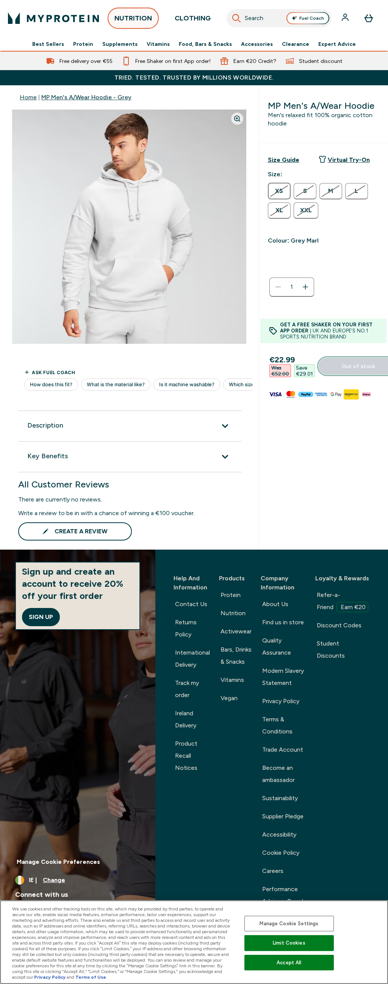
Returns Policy (186, 628)
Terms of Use (90, 977)
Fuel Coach (311, 18)
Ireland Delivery (185, 719)
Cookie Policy (280, 852)
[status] (291, 287)
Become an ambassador (278, 774)
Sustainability (280, 798)
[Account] (346, 18)
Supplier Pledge (283, 816)
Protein (83, 44)
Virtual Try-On (349, 160)
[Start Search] (236, 18)
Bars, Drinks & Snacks (236, 655)
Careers (272, 871)
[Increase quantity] (305, 287)
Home (28, 97)
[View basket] (368, 18)
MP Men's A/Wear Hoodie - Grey (86, 97)
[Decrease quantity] (278, 287)
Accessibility (279, 834)
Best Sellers (48, 44)
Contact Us (191, 604)
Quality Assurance (276, 646)
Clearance (295, 44)
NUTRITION (133, 18)
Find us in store (283, 622)
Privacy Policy (280, 701)
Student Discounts (331, 649)
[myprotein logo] (53, 18)
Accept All (289, 962)
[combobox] (279, 18)
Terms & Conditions (277, 725)
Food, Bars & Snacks (205, 44)
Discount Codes (339, 625)
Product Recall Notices (186, 755)
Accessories (257, 44)
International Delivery (192, 658)
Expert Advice (337, 44)
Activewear (236, 631)
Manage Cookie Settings (289, 923)
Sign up (41, 617)
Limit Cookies (289, 943)
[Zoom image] (237, 119)
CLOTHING (193, 18)
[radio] (279, 191)
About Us (275, 604)
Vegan (229, 698)
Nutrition (233, 613)
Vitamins (158, 44)
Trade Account (282, 749)
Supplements (120, 44)
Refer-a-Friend (341, 601)
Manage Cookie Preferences (58, 862)
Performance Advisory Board (282, 895)
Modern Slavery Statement (283, 676)
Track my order (187, 689)
